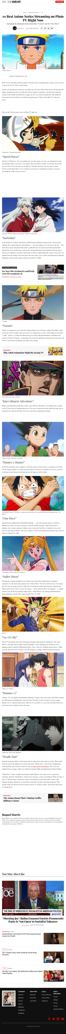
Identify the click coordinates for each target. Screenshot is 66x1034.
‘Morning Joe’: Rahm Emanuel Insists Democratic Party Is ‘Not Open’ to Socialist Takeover (33, 920)
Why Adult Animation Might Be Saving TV (23, 352)
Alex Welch (26, 925)
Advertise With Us (59, 1009)
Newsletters (21, 1010)
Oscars (55, 1006)
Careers (20, 1004)
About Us (20, 994)
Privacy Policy (46, 997)
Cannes (56, 996)
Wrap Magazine (57, 992)
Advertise (21, 997)
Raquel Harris (20, 28)
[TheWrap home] (14, 2)
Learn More (33, 1001)
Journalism (5, 931)
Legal (44, 991)
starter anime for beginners (40, 766)
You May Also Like (13, 874)
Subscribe (59, 1)
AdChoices (45, 1001)
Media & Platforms (34, 12)
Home (24, 12)
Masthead (21, 1007)
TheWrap (21, 991)
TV (42, 12)
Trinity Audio (18, 76)
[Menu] (4, 2)
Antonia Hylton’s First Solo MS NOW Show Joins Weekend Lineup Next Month (21, 935)
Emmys (56, 1003)
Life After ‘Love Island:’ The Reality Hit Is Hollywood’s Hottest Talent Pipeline (22, 972)
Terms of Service (46, 994)
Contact (20, 1001)
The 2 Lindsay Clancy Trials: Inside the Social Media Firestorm (19, 954)
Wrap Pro (33, 991)
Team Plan (33, 997)
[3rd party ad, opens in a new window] (50, 272)
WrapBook (21, 1013)
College (56, 1000)
